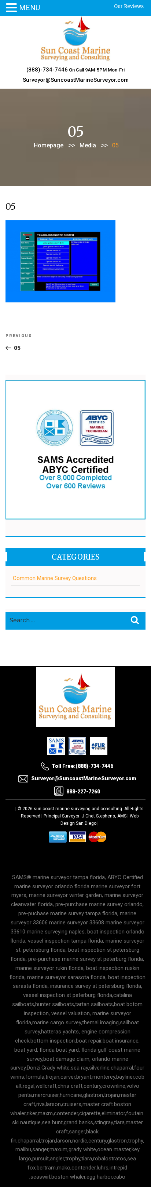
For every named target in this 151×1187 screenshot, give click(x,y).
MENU (29, 7)
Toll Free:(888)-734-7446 (82, 766)
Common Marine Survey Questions (55, 578)
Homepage (48, 145)
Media (88, 145)
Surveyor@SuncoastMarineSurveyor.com (76, 80)
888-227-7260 (83, 791)
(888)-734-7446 (47, 69)
